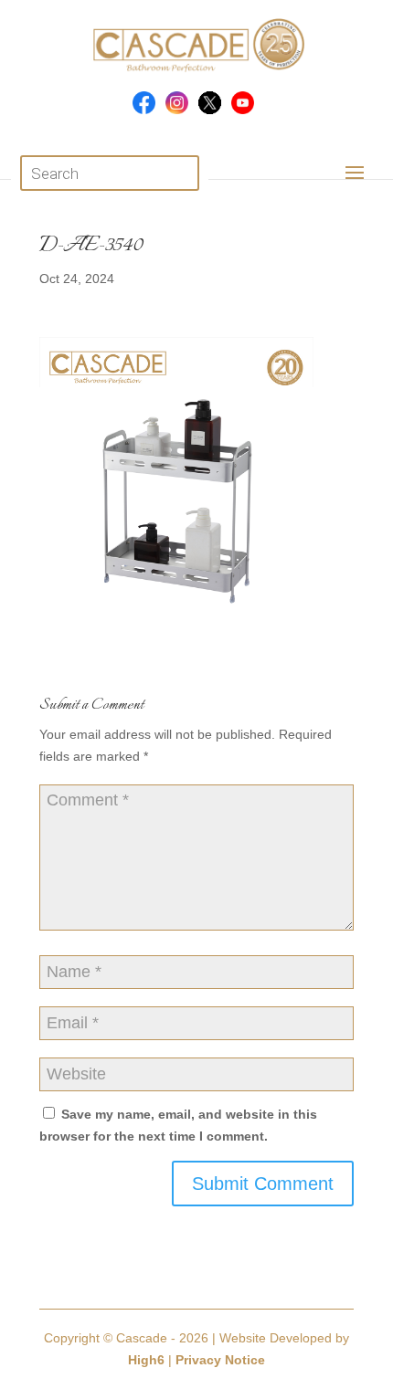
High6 (146, 1359)
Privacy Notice (220, 1359)
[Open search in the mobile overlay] (110, 173)
